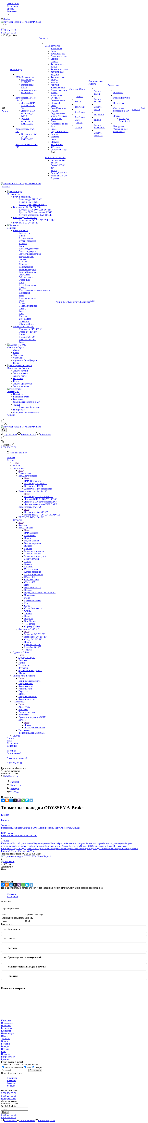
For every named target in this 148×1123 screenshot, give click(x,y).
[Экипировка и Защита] (31, 365)
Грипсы (62, 843)
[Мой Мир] (11, 800)
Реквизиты (6, 1028)
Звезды (11, 846)
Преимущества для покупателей (24, 957)
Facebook (14, 782)
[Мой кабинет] (2, 421)
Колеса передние (53, 846)
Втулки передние (41, 843)
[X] (15, 800)
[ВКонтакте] (3, 800)
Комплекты (6, 843)
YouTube (14, 792)
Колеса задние (38, 846)
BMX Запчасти (31, 533)
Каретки (27, 846)
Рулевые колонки (75, 848)
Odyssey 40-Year (26, 851)
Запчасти (22, 525)
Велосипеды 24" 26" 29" (36, 512)
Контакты (6, 1031)
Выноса (54, 843)
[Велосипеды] (31, 191)
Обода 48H (111, 846)
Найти (5, 1112)
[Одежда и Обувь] (31, 345)
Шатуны (129, 848)
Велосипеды (24, 473)
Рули (86, 848)
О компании (7, 1023)
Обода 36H (85, 846)
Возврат (5, 1046)
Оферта (5, 1036)
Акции (38, 1067)
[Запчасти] (31, 225)
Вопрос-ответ (8, 1056)
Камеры (19, 846)
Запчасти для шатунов (114, 843)
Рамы (64, 848)
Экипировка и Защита (29, 681)
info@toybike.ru (11, 776)
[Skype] (27, 800)
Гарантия (13, 976)
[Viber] (19, 800)
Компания (6, 1020)
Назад (15, 463)
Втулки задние (26, 843)
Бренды (5, 1059)
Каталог (17, 465)
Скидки (76, 828)
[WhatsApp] (23, 800)
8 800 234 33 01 (8, 30)
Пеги (119, 846)
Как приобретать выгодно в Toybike (27, 966)
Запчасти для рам (94, 843)
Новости (5, 1054)
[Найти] (2, 28)
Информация (7, 1033)
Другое (27, 725)
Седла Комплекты (104, 848)
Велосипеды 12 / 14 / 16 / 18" (38, 496)
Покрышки (56, 848)
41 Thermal (13, 851)
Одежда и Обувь (26, 657)
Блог (3, 1051)
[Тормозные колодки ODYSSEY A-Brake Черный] (26, 856)
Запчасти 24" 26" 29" (34, 634)
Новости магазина (13, 1067)
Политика (6, 1025)
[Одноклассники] (7, 800)
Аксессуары (24, 707)
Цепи (122, 848)
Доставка (12, 948)
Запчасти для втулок (76, 843)
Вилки (15, 843)
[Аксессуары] (31, 389)
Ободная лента (98, 846)
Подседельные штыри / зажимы (35, 848)
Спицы (116, 848)
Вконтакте (15, 785)
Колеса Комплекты (71, 846)
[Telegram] (31, 800)
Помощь (5, 1049)
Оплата (11, 938)
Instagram (14, 789)
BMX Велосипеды (33, 481)
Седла (92, 848)
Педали (16, 848)
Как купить (14, 929)
